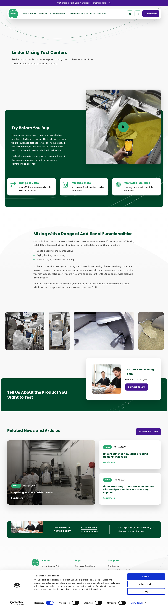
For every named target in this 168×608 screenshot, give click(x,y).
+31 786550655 (89, 527)
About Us (101, 13)
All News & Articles (148, 431)
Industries (28, 13)
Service (88, 13)
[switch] (75, 603)
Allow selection (146, 584)
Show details (137, 603)
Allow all (146, 577)
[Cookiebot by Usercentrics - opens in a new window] (17, 603)
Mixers (41, 13)
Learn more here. (98, 3)
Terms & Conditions (85, 566)
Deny (146, 591)
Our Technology (56, 13)
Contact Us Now (136, 386)
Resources (74, 13)
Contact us (113, 566)
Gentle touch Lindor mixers (13, 13)
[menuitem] (28, 14)
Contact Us (151, 13)
